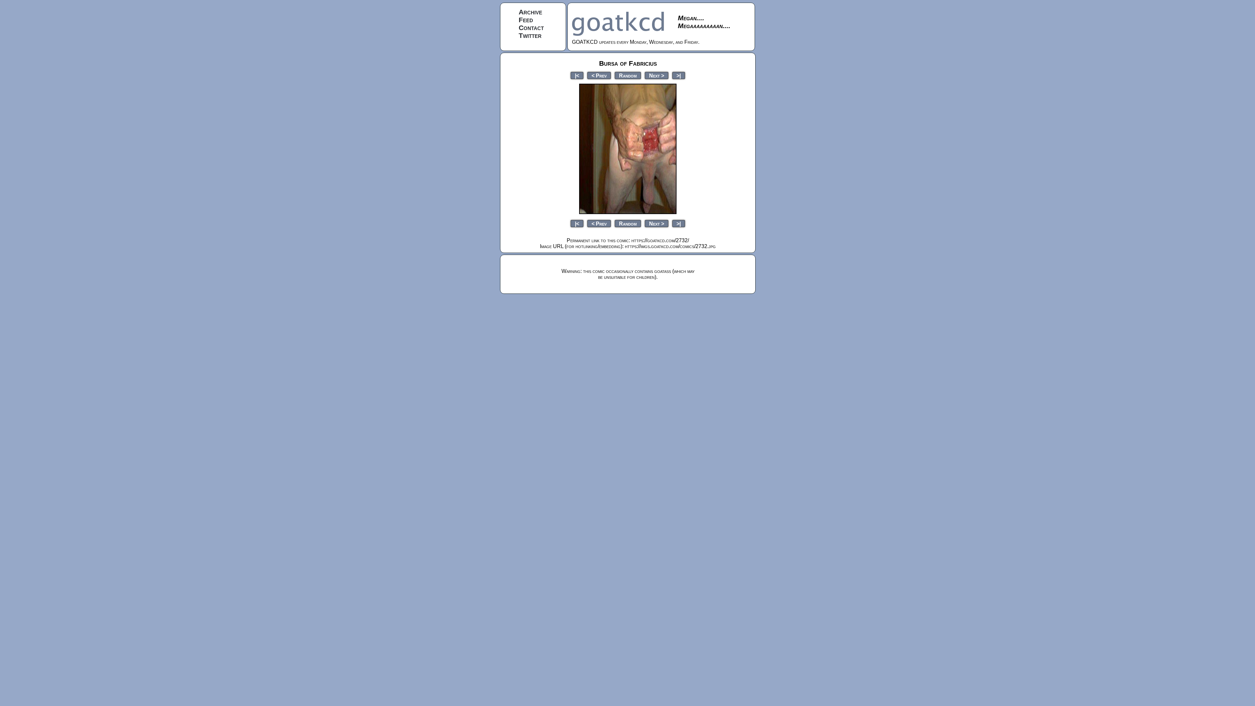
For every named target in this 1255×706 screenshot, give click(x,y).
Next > (656, 75)
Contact (531, 27)
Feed (526, 20)
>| (679, 75)
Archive (530, 12)
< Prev (599, 75)
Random (628, 75)
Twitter (530, 35)
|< (577, 75)
